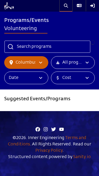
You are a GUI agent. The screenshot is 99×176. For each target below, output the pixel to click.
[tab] (26, 21)
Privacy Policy (49, 151)
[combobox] (38, 7)
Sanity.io (82, 157)
